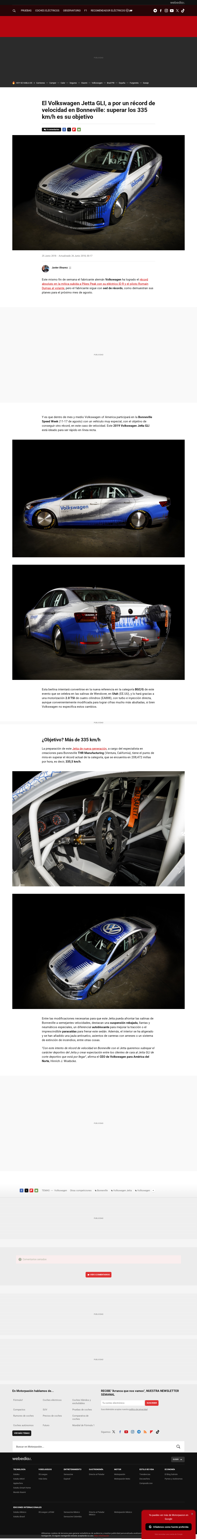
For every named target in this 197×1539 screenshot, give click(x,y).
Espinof (67, 1479)
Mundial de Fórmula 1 (83, 1425)
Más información (101, 1536)
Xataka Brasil (19, 1516)
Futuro (46, 1425)
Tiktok (183, 10)
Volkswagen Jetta (122, 1190)
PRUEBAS (26, 10)
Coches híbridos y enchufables (81, 1402)
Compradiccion (146, 1483)
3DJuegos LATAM (46, 1512)
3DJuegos (42, 1474)
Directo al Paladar (96, 1474)
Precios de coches (52, 1415)
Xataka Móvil (18, 1479)
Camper (52, 83)
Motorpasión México (123, 1512)
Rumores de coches (23, 1415)
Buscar (178, 1446)
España (122, 83)
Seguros (73, 83)
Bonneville (102, 1190)
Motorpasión (119, 1474)
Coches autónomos (23, 1425)
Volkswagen (97, 83)
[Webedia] (177, 2)
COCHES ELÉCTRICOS (47, 10)
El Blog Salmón (171, 1474)
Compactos (19, 1409)
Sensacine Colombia (73, 1516)
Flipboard (74, 129)
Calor (63, 83)
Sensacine (68, 1474)
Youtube (172, 10)
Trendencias (144, 1474)
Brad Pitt (110, 83)
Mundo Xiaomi (19, 1492)
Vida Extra (42, 1479)
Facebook (161, 10)
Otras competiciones (81, 1190)
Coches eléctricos (52, 1400)
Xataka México (19, 1512)
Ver (100, 1274)
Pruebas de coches (82, 1409)
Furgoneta (134, 83)
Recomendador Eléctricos (108, 10)
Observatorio (72, 10)
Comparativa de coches (80, 1417)
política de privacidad (138, 1409)
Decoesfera (144, 1479)
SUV (45, 1409)
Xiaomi (84, 83)
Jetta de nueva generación (89, 748)
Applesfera (18, 1483)
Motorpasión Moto (122, 1479)
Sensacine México (72, 1512)
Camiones (40, 83)
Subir (176, 1459)
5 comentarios (53, 129)
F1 (85, 10)
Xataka (16, 1474)
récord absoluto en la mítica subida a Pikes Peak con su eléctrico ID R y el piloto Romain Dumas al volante (95, 284)
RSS (145, 1431)
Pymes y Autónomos (174, 1479)
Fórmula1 (18, 1400)
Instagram (166, 10)
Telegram (155, 10)
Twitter (177, 10)
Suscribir (152, 1403)
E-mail (79, 129)
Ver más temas (22, 1433)
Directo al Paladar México (96, 1513)
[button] (61, 268)
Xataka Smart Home (22, 1488)
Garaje (146, 83)
